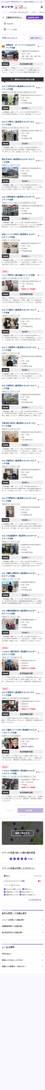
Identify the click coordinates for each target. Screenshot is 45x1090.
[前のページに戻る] (3, 17)
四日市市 (42, 12)
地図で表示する (36, 38)
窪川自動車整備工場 (35, 900)
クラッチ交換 (12, 29)
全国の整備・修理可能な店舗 (19, 12)
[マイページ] (42, 7)
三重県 (33, 12)
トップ (4, 12)
